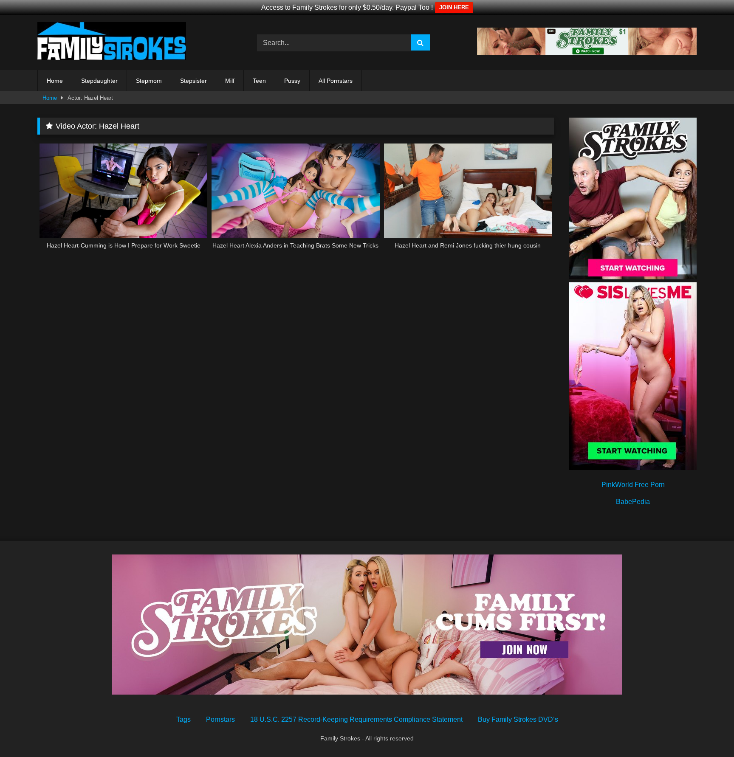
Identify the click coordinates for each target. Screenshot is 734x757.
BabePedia (633, 501)
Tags (183, 719)
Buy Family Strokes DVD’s (518, 719)
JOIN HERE (454, 7)
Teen (259, 80)
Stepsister (193, 80)
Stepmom (149, 80)
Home (55, 80)
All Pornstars (336, 80)
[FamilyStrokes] (111, 42)
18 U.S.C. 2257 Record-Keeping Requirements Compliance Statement (356, 719)
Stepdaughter (99, 80)
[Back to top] (707, 731)
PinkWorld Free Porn (633, 484)
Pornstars (220, 719)
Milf (229, 80)
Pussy (292, 80)
